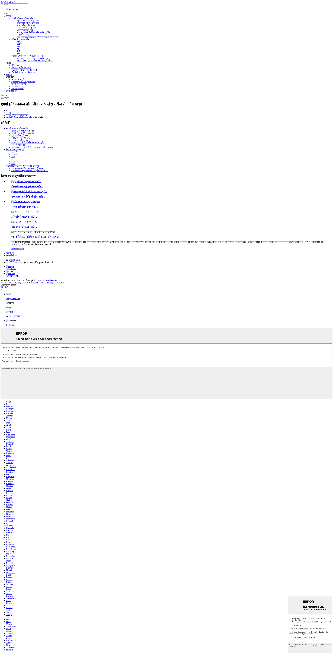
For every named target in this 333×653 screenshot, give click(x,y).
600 (18, 53)
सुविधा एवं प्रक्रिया (18, 84)
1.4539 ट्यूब (59, 283)
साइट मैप (41, 280)
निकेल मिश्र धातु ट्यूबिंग (20, 39)
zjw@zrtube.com (13, 260)
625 (18, 51)
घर (7, 14)
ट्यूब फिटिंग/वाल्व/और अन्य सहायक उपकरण (27, 56)
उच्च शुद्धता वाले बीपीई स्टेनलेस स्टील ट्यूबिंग (33, 32)
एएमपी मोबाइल (51, 280)
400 (18, 46)
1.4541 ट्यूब (6, 283)
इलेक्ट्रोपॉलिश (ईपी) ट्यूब (26, 28)
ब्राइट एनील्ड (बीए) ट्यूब (26, 25)
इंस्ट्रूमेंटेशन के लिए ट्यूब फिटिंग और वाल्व (32, 58)
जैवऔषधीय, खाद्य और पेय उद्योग (23, 72)
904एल (19, 44)
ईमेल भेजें (4, 287)
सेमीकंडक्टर (15, 65)
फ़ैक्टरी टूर (15, 86)
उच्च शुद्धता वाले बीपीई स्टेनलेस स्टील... (28, 196)
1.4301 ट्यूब (38, 283)
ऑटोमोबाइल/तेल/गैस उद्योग (21, 67)
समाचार (9, 74)
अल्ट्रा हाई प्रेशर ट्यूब (25, 30)
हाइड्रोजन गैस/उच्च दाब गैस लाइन (24, 70)
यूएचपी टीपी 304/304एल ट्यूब (28, 21)
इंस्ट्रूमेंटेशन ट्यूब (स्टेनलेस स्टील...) (27, 186)
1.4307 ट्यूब (16, 283)
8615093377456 (13, 316)
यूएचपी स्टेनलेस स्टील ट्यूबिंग (22, 18)
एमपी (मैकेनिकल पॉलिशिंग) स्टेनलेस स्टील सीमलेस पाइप (37, 37)
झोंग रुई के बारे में (17, 79)
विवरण (21, 249)
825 (18, 49)
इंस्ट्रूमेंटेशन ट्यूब (23, 35)
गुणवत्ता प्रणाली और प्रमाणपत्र (23, 81)
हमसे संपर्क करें (11, 91)
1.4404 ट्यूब (27, 283)
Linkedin (10, 325)
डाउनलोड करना (17, 88)
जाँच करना (15, 249)
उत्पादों (8, 16)
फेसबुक (9, 307)
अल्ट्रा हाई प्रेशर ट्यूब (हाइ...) (24, 206)
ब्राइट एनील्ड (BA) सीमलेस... (24, 226)
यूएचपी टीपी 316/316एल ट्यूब (28, 23)
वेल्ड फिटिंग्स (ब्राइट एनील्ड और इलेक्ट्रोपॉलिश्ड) (35, 60)
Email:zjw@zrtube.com (10, 2)
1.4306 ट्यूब (48, 283)
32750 (19, 42)
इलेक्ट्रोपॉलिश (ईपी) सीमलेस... (24, 216)
